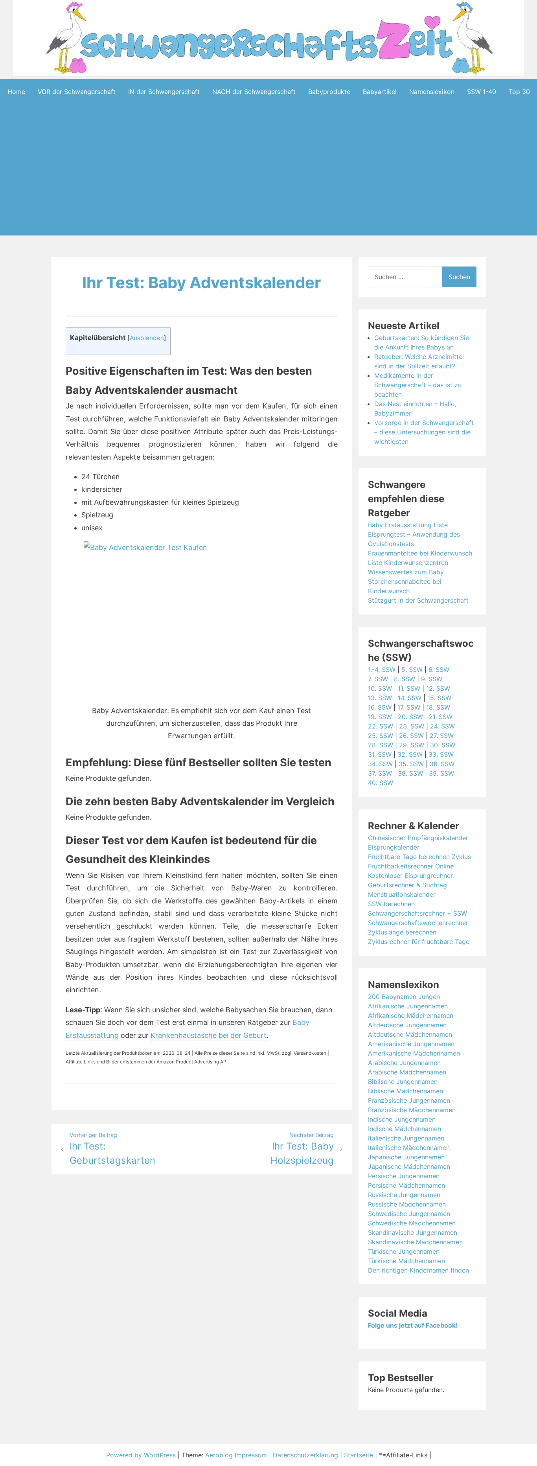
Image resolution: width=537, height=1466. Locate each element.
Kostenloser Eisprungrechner (410, 875)
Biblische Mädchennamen (405, 1091)
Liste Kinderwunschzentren (408, 563)
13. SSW (380, 698)
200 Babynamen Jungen (404, 997)
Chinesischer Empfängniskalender (418, 838)
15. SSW (439, 698)
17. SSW (408, 707)
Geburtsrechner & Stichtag (407, 885)
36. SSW (442, 764)
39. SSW (441, 773)
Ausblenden (147, 338)
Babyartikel (380, 92)
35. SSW (411, 764)
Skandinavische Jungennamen (412, 1232)
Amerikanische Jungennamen (411, 1044)
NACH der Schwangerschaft (254, 92)
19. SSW (380, 717)
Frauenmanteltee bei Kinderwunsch (420, 553)
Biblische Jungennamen (403, 1081)
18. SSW (438, 707)
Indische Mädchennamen (404, 1129)
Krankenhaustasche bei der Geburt (209, 1035)
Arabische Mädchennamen (407, 1072)
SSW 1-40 (481, 92)
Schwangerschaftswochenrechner (418, 923)
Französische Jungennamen (409, 1100)
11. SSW (409, 688)
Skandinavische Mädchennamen (415, 1242)
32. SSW (410, 754)
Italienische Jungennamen (406, 1138)
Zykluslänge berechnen (402, 932)
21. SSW (440, 717)
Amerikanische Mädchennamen (414, 1053)
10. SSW (380, 688)
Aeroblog (219, 1455)
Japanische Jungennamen (406, 1157)
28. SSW (380, 745)
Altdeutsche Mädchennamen (410, 1034)
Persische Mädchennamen (406, 1185)
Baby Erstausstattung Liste (408, 525)
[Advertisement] (268, 182)
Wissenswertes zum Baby (406, 572)
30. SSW (442, 745)
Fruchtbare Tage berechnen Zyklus (419, 857)
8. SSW (404, 679)
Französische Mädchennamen (412, 1110)
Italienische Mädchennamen (409, 1147)
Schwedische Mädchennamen (412, 1223)
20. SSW (410, 717)
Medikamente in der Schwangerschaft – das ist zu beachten (418, 385)
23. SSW (411, 726)
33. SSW (441, 754)
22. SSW (380, 726)
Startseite (358, 1455)
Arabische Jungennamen (404, 1063)
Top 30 (519, 92)
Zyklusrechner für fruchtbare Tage (418, 941)
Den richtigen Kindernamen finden (418, 1270)
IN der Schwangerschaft (164, 92)
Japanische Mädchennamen (409, 1166)
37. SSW (380, 773)
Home (16, 92)
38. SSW (410, 773)
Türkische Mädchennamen (406, 1261)
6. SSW (438, 669)
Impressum (251, 1455)
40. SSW (380, 783)
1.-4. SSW (381, 669)
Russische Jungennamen (404, 1195)
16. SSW (380, 707)
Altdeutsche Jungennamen (407, 1025)
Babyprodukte (329, 92)
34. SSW (380, 764)
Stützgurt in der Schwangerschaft (418, 600)
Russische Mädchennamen (407, 1204)
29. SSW (411, 745)
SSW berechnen (391, 904)
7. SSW (378, 679)
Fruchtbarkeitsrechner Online (411, 866)
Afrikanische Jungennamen (408, 1006)
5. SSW (412, 669)
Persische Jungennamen (404, 1176)
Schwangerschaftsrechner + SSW (417, 913)
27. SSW (442, 735)
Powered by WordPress (142, 1455)
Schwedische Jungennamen (409, 1214)
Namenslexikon (431, 92)
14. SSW (409, 698)
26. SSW (411, 735)
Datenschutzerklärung (305, 1455)
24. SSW (442, 726)
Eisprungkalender (393, 847)
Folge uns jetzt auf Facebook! (413, 1325)
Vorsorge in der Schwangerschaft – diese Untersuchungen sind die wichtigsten (424, 432)
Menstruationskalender (402, 894)
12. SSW (438, 688)
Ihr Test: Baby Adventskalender (201, 282)
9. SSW (431, 679)
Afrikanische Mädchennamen (410, 1015)
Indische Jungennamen (402, 1119)
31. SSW (380, 754)
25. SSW (380, 735)
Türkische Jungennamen (404, 1251)
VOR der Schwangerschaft (77, 92)
